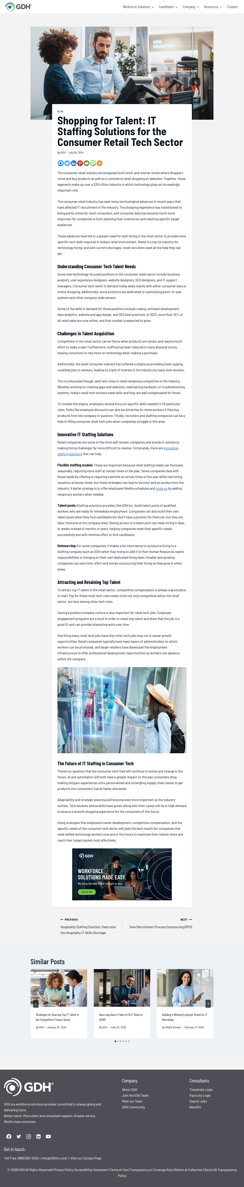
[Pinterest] (80, 163)
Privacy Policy (63, 1169)
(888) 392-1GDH (28, 1158)
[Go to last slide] (36, 1004)
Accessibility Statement (91, 1169)
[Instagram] (29, 1137)
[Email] (86, 163)
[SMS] (93, 163)
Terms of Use (119, 1169)
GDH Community (133, 1107)
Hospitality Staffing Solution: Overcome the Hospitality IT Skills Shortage (88, 926)
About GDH (129, 1089)
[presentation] (59, 988)
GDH (63, 152)
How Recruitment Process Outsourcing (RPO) (161, 923)
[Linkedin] (74, 163)
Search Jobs (198, 1101)
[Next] (208, 1004)
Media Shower (173, 1027)
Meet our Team (132, 1101)
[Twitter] (67, 163)
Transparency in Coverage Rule (151, 1169)
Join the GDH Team (135, 1095)
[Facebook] (61, 163)
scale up (161, 488)
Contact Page (92, 1158)
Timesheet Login (201, 1089)
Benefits (195, 1107)
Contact (232, 6)
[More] (99, 163)
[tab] (115, 1041)
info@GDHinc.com (55, 1158)
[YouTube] (48, 1137)
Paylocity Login (200, 1095)
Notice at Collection (189, 1169)
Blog (60, 111)
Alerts (208, 1169)
